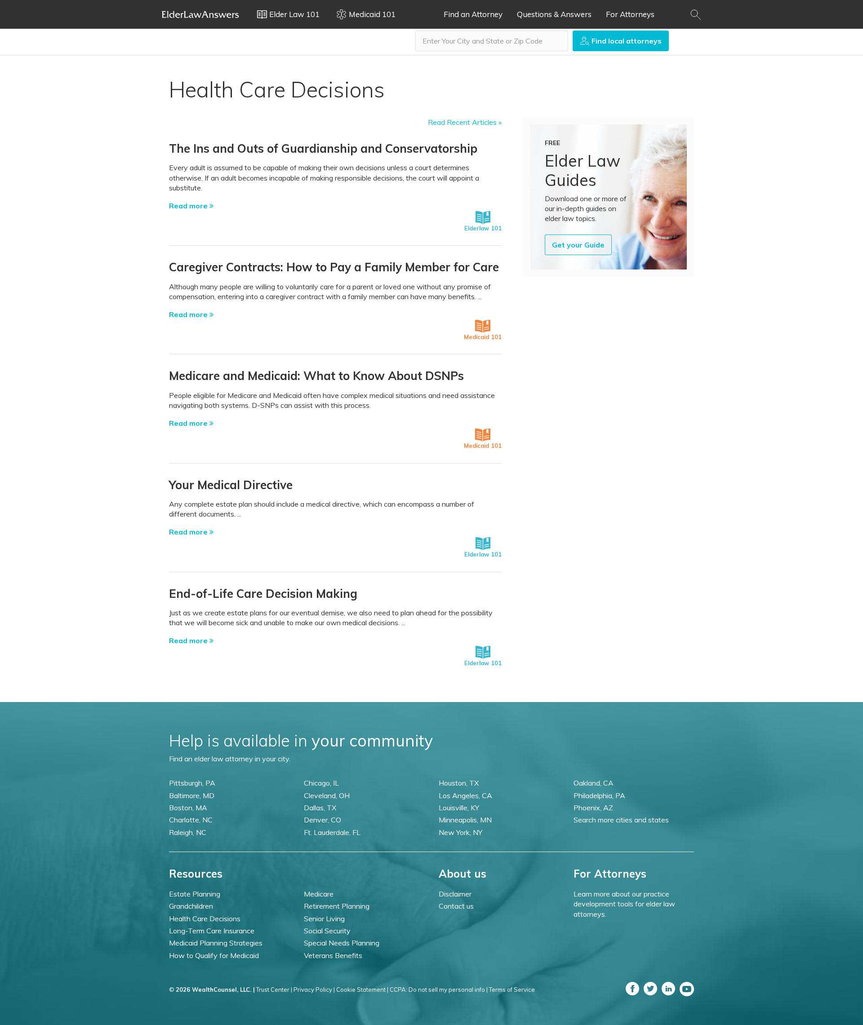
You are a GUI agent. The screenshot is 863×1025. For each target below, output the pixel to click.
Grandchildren (191, 905)
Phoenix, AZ (593, 807)
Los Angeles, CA (465, 795)
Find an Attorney (473, 14)
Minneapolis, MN (465, 819)
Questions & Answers (554, 14)
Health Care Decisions (204, 918)
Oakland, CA (594, 782)
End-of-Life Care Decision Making (263, 593)
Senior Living (324, 918)
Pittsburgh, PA (192, 782)
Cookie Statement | (362, 989)
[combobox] (491, 41)
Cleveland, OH (327, 795)
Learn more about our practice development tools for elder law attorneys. (624, 904)
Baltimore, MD (191, 795)
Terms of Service (512, 989)
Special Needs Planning (341, 942)
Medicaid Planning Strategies (215, 942)
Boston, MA (188, 807)
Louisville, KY (459, 807)
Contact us (456, 905)
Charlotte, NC (191, 819)
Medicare (319, 893)
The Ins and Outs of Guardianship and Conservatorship (323, 148)
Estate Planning (194, 893)
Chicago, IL (321, 782)
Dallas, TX (320, 807)
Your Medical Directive (231, 484)
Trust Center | (274, 989)
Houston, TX (459, 782)
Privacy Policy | (314, 989)
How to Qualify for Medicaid (214, 955)
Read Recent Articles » (465, 122)
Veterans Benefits (333, 955)
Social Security (327, 930)
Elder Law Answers (200, 14)
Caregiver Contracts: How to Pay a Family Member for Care (334, 267)
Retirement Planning (336, 905)
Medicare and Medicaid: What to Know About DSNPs (316, 375)
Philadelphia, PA (599, 795)
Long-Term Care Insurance (211, 930)
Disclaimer (455, 893)
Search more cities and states (621, 819)
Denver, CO (322, 819)
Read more (189, 205)
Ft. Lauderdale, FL (332, 832)
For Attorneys (630, 14)
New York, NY (460, 832)
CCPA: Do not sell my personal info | (439, 989)
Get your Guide (578, 244)
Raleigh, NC (187, 832)
